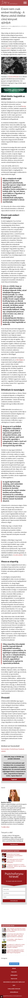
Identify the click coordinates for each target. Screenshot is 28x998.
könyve (8, 48)
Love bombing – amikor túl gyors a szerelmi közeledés (15, 940)
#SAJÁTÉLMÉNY (22, 26)
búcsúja (24, 106)
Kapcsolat (14, 972)
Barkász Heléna (8, 26)
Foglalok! (14, 779)
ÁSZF (14, 985)
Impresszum (14, 978)
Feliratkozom (14, 844)
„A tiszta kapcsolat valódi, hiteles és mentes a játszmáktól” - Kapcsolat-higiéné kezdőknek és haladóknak (15, 935)
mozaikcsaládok (18, 555)
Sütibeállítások (14, 992)
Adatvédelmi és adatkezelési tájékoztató (14, 982)
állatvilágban (20, 360)
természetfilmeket (13, 77)
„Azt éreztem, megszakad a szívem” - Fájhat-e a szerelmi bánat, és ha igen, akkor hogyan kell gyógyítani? (15, 951)
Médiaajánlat (14, 975)
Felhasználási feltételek (14, 988)
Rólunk (14, 968)
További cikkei (5, 827)
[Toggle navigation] (25, 3)
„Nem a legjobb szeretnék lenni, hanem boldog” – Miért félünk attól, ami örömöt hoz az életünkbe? (16, 930)
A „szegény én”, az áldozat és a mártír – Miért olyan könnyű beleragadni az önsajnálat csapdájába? (16, 946)
